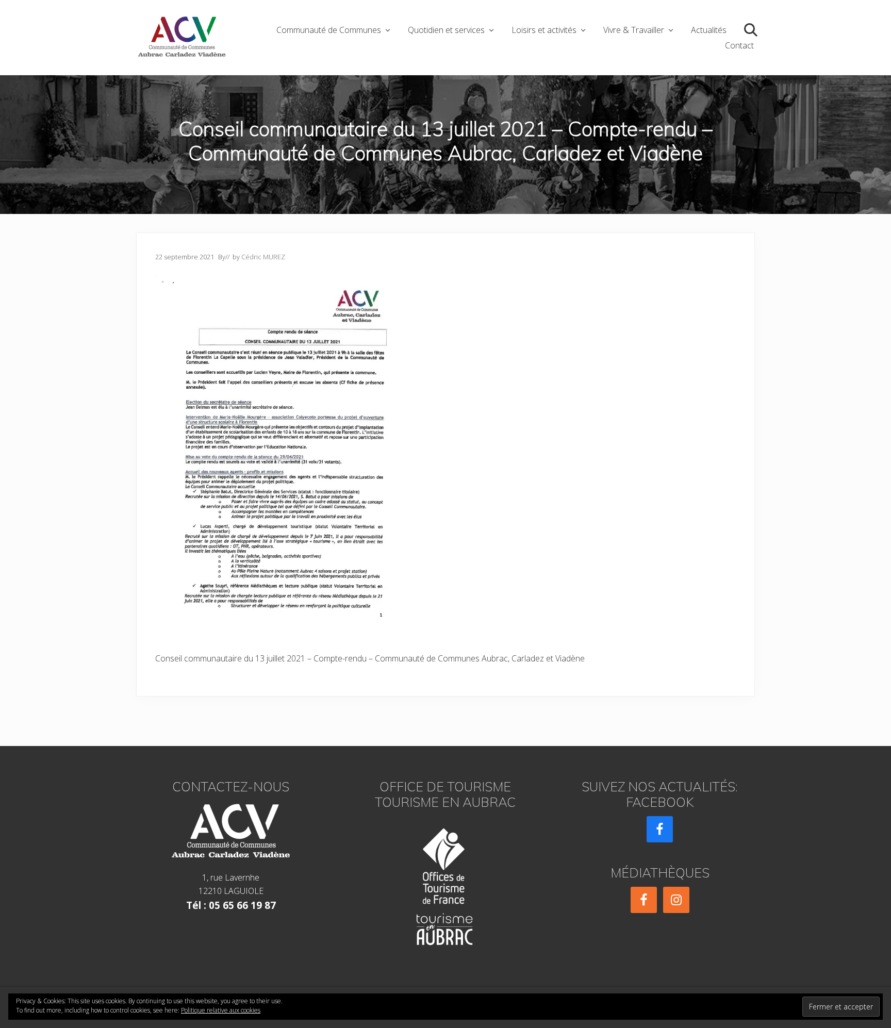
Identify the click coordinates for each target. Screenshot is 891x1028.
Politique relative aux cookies (220, 1010)
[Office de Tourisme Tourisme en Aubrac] (445, 883)
